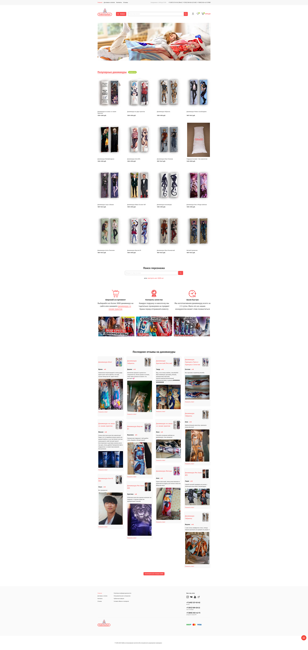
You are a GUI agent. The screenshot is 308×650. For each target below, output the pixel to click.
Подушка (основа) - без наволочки (197, 159)
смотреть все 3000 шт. (155, 278)
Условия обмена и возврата (121, 601)
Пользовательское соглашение (122, 596)
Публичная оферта (119, 598)
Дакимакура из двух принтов (136, 111)
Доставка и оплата (109, 2)
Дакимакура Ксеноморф (164, 204)
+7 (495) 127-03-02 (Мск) (175, 2)
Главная (100, 2)
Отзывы (125, 2)
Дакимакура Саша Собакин (106, 204)
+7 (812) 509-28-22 (193, 608)
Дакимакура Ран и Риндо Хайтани (197, 204)
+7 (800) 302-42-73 (193, 613)
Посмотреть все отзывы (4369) (154, 573)
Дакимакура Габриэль (163, 111)
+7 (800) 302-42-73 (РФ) (203, 2)
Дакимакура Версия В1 (134, 250)
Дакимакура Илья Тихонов (165, 159)
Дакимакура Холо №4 (133, 159)
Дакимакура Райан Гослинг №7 (136, 204)
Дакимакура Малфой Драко (106, 159)
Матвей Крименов (192, 250)
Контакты (119, 2)
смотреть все (132, 72)
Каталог (122, 14)
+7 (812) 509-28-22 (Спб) (189, 2)
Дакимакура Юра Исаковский (166, 250)
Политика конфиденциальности (122, 593)
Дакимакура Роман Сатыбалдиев (196, 111)
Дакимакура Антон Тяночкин (106, 250)
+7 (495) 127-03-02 (193, 603)
